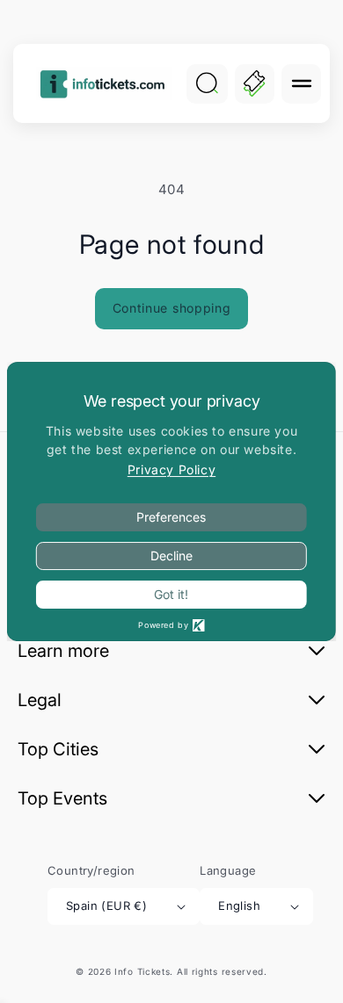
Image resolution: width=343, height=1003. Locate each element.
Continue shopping (172, 307)
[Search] (206, 83)
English (239, 905)
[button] (301, 84)
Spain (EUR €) (106, 905)
